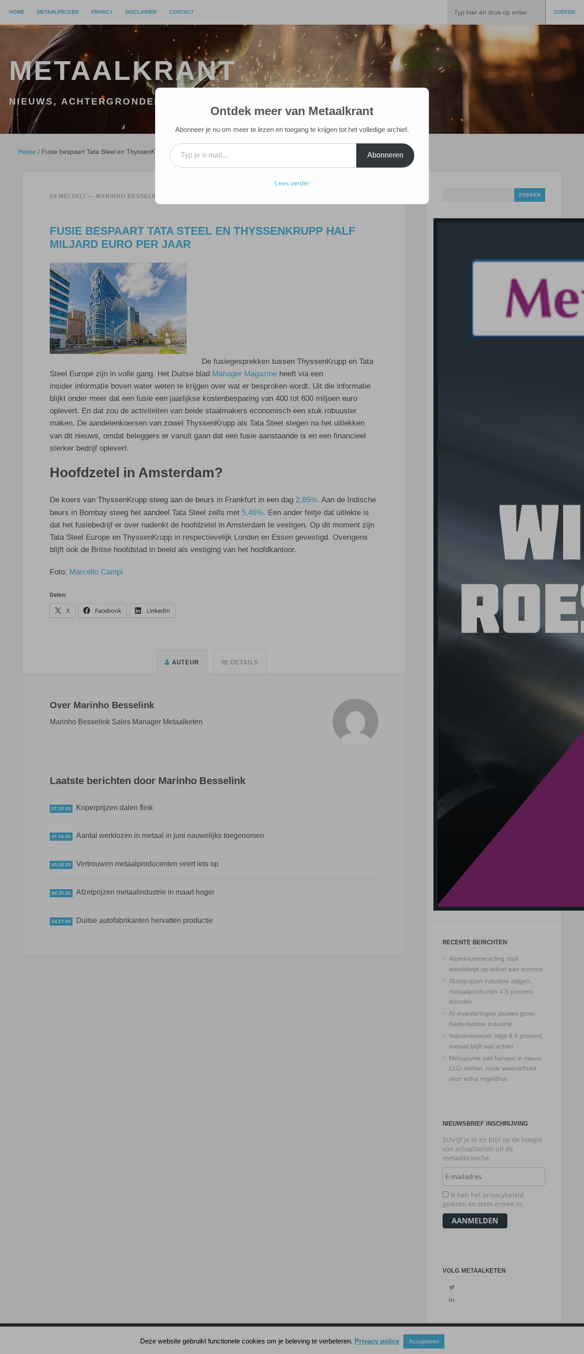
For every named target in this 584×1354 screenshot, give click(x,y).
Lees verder (292, 183)
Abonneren (385, 155)
